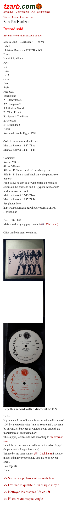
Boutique (8, 11)
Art (33, 11)
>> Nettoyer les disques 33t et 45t (26, 491)
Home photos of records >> (18, 17)
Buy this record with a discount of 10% (22, 35)
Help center (43, 11)
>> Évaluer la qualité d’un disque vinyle (31, 484)
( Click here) (49, 224)
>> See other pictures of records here (29, 478)
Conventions (22, 11)
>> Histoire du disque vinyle (23, 498)
